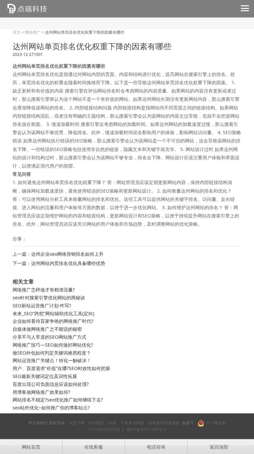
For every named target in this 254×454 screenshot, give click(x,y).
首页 (17, 32)
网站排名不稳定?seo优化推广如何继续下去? (58, 400)
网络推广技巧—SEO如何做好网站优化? (53, 345)
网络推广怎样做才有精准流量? (44, 289)
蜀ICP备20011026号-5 (146, 429)
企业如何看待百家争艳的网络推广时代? (53, 321)
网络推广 (33, 32)
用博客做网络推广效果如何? (41, 392)
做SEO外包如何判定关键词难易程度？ (52, 353)
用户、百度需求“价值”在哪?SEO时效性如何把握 (61, 368)
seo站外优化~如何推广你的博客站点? (51, 407)
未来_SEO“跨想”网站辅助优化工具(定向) (53, 313)
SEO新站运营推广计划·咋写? (42, 305)
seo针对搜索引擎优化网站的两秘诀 (49, 297)
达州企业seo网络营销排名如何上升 (67, 254)
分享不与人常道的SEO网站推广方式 (49, 337)
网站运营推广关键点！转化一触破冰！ (52, 360)
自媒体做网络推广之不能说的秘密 (47, 329)
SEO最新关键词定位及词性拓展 (45, 376)
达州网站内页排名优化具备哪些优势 (68, 263)
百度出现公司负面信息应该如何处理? (51, 384)
